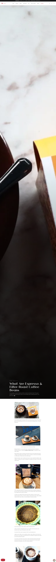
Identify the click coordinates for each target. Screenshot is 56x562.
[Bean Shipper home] (6, 3)
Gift (29, 3)
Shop (13, 3)
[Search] (49, 3)
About (38, 3)
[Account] (52, 3)
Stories (42, 3)
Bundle (17, 3)
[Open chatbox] (54, 560)
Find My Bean (33, 3)
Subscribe (25, 3)
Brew (21, 3)
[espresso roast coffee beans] (28, 410)
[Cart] (54, 3)
